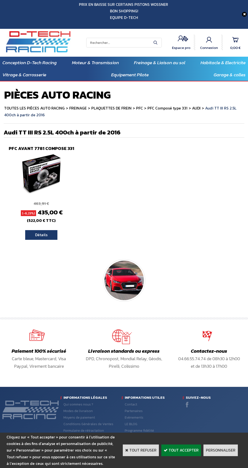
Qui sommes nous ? (78, 404)
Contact (131, 404)
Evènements (134, 417)
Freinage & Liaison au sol (159, 62)
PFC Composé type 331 (167, 108)
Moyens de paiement (79, 417)
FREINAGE (78, 108)
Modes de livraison (78, 410)
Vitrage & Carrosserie (24, 74)
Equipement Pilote (130, 74)
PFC (139, 108)
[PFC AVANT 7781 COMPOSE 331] (41, 193)
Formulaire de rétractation (83, 430)
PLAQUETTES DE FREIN (111, 108)
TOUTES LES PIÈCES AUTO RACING (34, 108)
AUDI (196, 108)
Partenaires (134, 410)
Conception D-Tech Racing (29, 62)
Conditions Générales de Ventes (88, 424)
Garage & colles (230, 74)
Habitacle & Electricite (223, 62)
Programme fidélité (139, 430)
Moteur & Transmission (95, 62)
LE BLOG (131, 424)
